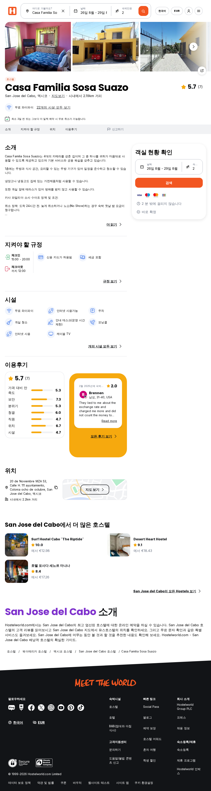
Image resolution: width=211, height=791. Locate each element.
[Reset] (63, 11)
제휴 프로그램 (186, 760)
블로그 (147, 717)
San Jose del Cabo (20, 96)
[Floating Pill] (193, 47)
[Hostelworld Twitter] (41, 707)
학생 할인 (149, 760)
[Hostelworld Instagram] (51, 707)
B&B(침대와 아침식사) (120, 728)
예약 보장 (149, 728)
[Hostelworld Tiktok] (80, 707)
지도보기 (58, 96)
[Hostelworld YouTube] (61, 707)
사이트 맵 (122, 782)
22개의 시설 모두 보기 (53, 107)
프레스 (181, 717)
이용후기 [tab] (71, 129)
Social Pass (151, 706)
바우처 (77, 782)
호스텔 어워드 (152, 739)
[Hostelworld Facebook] (31, 707)
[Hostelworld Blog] (11, 707)
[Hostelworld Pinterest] (71, 707)
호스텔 (10, 79)
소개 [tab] (8, 129)
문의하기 (115, 749)
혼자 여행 (149, 749)
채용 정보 (183, 728)
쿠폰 (63, 782)
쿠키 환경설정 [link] (144, 782)
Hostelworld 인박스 (188, 771)
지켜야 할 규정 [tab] (30, 129)
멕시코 (42, 96)
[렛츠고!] (143, 11)
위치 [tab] (52, 129)
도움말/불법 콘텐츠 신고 (120, 760)
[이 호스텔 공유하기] (202, 70)
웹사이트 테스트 (99, 782)
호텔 (112, 717)
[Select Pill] (189, 11)
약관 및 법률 (45, 782)
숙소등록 (183, 749)
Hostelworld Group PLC (185, 706)
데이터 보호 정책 (19, 782)
